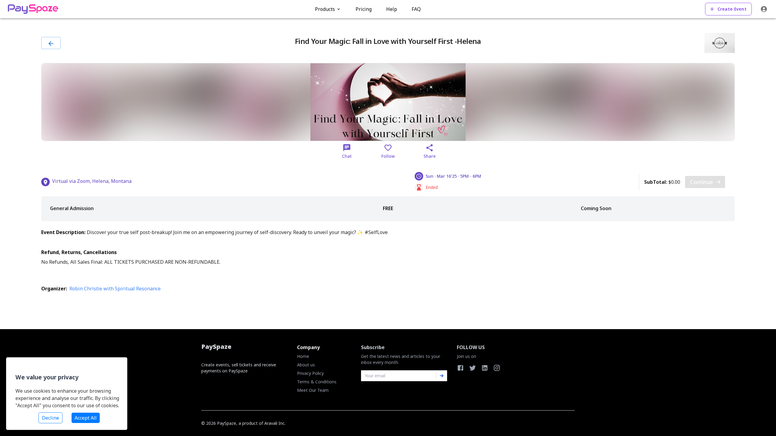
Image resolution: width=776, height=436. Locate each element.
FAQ (416, 9)
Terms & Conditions (316, 382)
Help (391, 9)
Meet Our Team (313, 390)
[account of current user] (764, 9)
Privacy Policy (310, 373)
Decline (50, 418)
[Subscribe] (441, 375)
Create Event (732, 9)
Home (303, 356)
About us (306, 365)
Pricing (364, 9)
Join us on (466, 356)
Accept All (86, 418)
